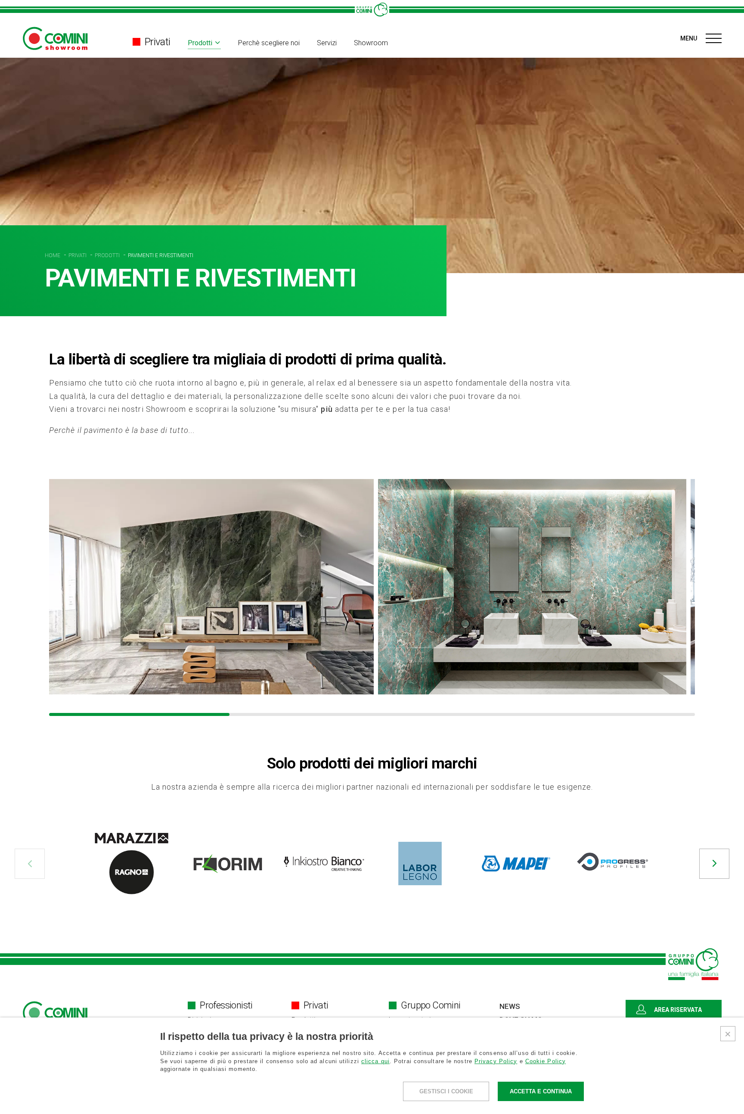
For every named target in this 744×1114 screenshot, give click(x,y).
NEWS (509, 1006)
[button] (30, 864)
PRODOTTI (108, 255)
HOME (53, 255)
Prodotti (200, 43)
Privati (157, 42)
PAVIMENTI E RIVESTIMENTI (160, 255)
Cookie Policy (545, 1061)
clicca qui (375, 1061)
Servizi (327, 43)
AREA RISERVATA (678, 1009)
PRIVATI (78, 255)
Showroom (371, 43)
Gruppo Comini (430, 1005)
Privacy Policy (495, 1061)
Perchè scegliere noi (269, 43)
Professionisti (226, 1005)
